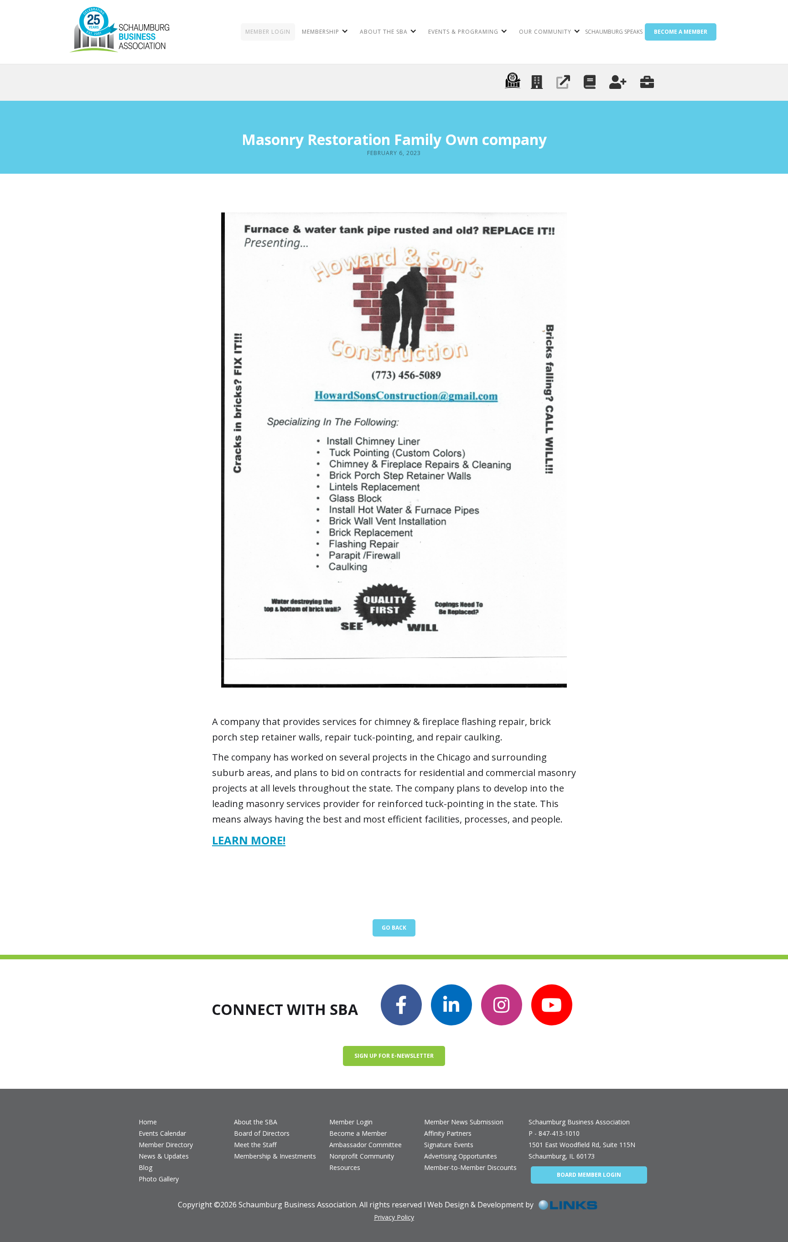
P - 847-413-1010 (554, 1133)
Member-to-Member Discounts (470, 1167)
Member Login (351, 1122)
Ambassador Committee (365, 1144)
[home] (119, 32)
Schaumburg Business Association (579, 1122)
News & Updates (164, 1156)
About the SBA (255, 1122)
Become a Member (358, 1133)
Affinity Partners (448, 1133)
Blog (145, 1167)
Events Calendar (162, 1133)
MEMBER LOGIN (267, 32)
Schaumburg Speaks (614, 32)
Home (148, 1122)
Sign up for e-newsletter (394, 1056)
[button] (324, 32)
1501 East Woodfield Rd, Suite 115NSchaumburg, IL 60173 (582, 1150)
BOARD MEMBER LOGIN (589, 1175)
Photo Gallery (159, 1179)
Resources (344, 1167)
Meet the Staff (255, 1144)
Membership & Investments (275, 1156)
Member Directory (166, 1144)
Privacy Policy (394, 1217)
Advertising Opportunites (460, 1156)
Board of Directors (262, 1133)
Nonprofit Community (361, 1156)
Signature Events (448, 1144)
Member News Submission (463, 1122)
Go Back (394, 928)
